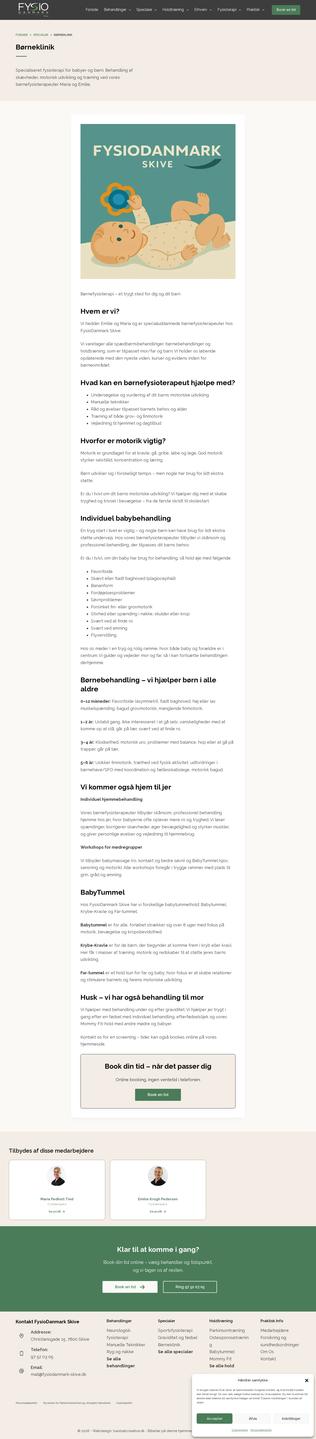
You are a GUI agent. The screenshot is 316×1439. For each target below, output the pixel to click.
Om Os (267, 1351)
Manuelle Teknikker (126, 1344)
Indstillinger (291, 1419)
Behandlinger (115, 9)
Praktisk (253, 9)
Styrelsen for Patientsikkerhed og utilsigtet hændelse (76, 1403)
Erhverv (200, 9)
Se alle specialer (175, 1351)
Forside (92, 9)
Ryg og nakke (120, 1351)
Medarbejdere (274, 1330)
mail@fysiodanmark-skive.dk (58, 1374)
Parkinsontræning (227, 1330)
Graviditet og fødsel (177, 1337)
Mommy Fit (220, 1358)
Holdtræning (173, 9)
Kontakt (268, 1358)
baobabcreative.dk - (130, 1431)
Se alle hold (221, 1365)
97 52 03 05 (42, 1356)
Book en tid (286, 10)
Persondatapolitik (261, 1430)
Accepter (215, 1419)
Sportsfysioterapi (175, 1330)
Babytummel (222, 1351)
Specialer (144, 9)
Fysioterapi (226, 9)
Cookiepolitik (240, 1430)
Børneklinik (169, 1344)
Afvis (253, 1419)
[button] (306, 1380)
